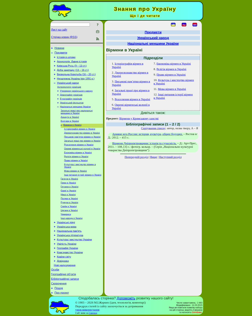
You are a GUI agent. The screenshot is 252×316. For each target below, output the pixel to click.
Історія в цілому (66, 57)
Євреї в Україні (68, 190)
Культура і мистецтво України (74, 239)
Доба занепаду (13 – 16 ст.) (73, 70)
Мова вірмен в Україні (75, 171)
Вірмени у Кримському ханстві (139, 118)
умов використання (87, 309)
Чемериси (66, 214)
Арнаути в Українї (70, 117)
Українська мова (66, 226)
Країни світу (64, 256)
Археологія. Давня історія (72, 61)
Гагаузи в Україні (69, 179)
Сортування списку (153, 128)
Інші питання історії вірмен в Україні (82, 175)
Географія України (67, 248)
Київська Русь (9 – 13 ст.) (72, 65)
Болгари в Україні (70, 121)
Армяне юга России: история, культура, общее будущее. (147, 134)
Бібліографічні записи (65, 278)
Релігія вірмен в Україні (76, 156)
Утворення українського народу (76, 91)
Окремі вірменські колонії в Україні (82, 148)
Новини (59, 48)
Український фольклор (71, 102)
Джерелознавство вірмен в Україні (82, 133)
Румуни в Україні (69, 202)
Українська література (70, 235)
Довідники (63, 261)
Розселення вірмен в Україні (78, 144)
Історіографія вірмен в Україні (79, 129)
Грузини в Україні (69, 186)
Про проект (62, 292)
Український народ (68, 83)
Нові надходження (64, 265)
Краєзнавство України (70, 252)
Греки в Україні (68, 182)
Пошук (59, 288)
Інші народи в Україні (71, 218)
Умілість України (66, 243)
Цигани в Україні (69, 210)
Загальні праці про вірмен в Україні (82, 140)
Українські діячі (66, 222)
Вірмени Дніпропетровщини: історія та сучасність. (144, 143)
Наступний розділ (170, 157)
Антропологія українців (69, 87)
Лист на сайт (59, 29)
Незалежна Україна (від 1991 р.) (75, 78)
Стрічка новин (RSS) (64, 37)
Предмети (61, 52)
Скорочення (59, 283)
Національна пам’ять (69, 231)
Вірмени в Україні (72, 125)
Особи (55, 269)
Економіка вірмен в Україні (78, 152)
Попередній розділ (136, 157)
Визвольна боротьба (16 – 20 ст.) (76, 74)
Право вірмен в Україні (76, 160)
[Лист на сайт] (98, 31)
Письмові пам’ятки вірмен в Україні (82, 137)
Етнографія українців (71, 99)
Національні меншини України (75, 106)
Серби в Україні (69, 206)
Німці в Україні (68, 194)
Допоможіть (126, 298)
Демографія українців (71, 95)
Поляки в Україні (69, 198)
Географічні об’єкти (63, 274)
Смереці (93, 313)
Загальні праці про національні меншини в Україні (77, 111)
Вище (153, 157)
